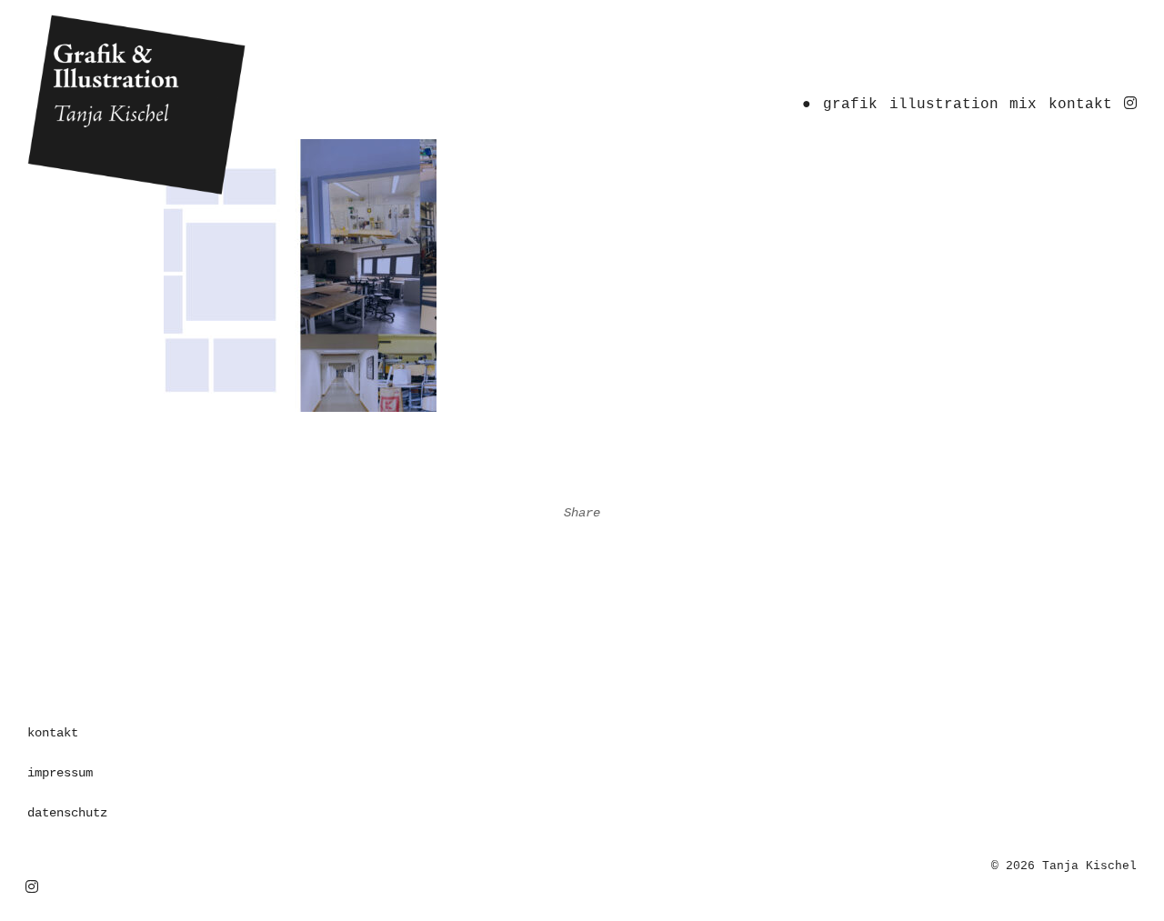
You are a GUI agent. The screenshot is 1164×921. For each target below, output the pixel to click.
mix (1023, 104)
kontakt (1080, 104)
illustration (943, 104)
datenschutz (67, 813)
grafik (850, 104)
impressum (60, 773)
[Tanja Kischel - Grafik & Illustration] (203, 105)
